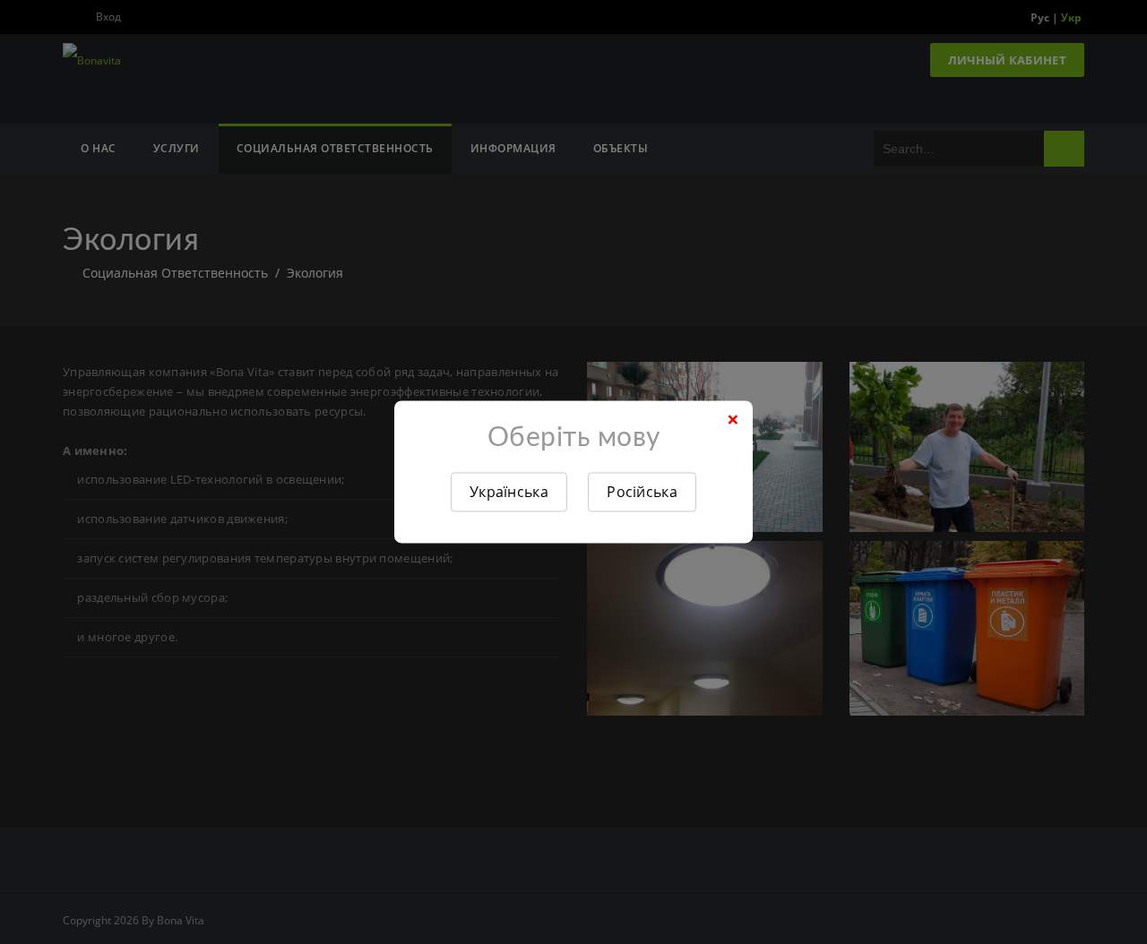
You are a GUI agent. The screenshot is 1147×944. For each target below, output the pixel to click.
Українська (509, 492)
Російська (642, 492)
